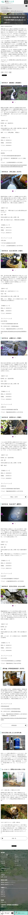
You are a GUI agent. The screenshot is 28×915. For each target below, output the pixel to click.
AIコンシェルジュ (19, 855)
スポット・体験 (4, 855)
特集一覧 (14, 838)
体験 (10, 72)
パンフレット (18, 865)
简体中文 (3, 894)
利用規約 (3, 875)
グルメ (6, 72)
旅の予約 (17, 861)
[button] (12, 102)
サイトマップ (4, 870)
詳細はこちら (3, 902)
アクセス (17, 859)
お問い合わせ (4, 877)
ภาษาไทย (3, 896)
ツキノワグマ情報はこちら (6, 8)
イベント (3, 865)
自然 (2, 72)
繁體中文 (3, 892)
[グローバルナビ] (26, 2)
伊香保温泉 (14, 725)
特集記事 (3, 863)
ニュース (17, 863)
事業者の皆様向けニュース (7, 884)
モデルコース (4, 857)
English (2, 890)
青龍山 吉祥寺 (14, 497)
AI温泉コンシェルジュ (20, 857)
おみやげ (3, 861)
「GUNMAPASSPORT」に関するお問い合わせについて (12, 11)
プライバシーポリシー (6, 872)
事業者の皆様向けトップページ (8, 882)
